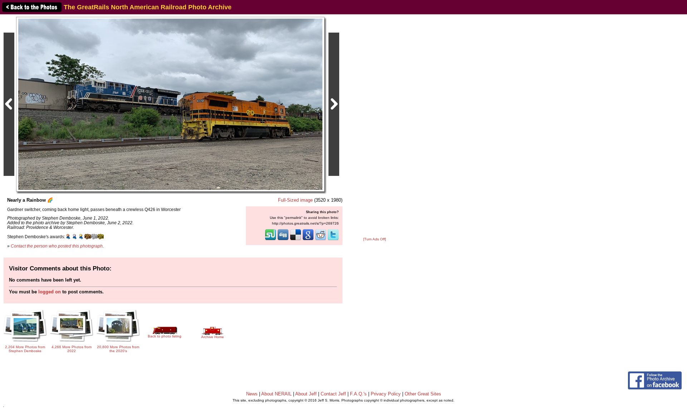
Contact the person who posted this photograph (57, 246)
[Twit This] (333, 239)
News (252, 394)
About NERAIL (276, 394)
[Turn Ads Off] (374, 239)
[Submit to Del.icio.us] (295, 239)
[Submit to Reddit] (320, 239)
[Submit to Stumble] (270, 239)
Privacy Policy (386, 394)
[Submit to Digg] (283, 239)
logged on (49, 291)
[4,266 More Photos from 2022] (71, 342)
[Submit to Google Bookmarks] (308, 239)
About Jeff (306, 394)
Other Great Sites (423, 394)
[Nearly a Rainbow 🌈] (170, 104)
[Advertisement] (374, 126)
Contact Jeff (333, 394)
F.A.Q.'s (358, 394)
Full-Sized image (295, 200)
